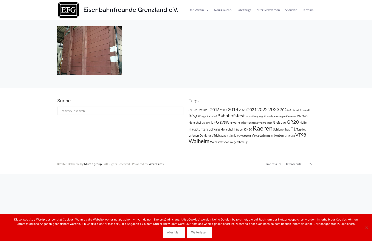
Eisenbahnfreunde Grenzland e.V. (130, 9)
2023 (273, 109)
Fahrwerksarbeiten (239, 122)
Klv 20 (248, 129)
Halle (303, 122)
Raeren (263, 128)
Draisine (206, 122)
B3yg (193, 116)
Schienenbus (281, 129)
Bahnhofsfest (231, 115)
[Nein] (366, 227)
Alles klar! (173, 232)
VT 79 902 (290, 135)
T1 (293, 128)
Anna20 (304, 110)
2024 (284, 109)
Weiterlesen (199, 232)
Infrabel (238, 129)
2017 (223, 110)
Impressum (273, 164)
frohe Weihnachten (262, 122)
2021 (252, 109)
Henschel (227, 129)
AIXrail (294, 110)
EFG (215, 122)
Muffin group (93, 164)
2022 (262, 109)
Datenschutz (293, 164)
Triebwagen (221, 135)
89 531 (193, 110)
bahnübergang (254, 116)
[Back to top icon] (310, 163)
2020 (242, 110)
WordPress (156, 164)
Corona (291, 116)
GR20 (293, 122)
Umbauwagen (240, 135)
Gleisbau (279, 122)
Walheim (199, 141)
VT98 (300, 135)
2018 (233, 109)
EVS (223, 122)
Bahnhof (212, 116)
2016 (215, 109)
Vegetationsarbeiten (267, 135)
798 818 (203, 110)
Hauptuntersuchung (204, 129)
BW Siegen (279, 116)
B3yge (202, 116)
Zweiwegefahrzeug (236, 142)
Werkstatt (216, 142)
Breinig (268, 116)
